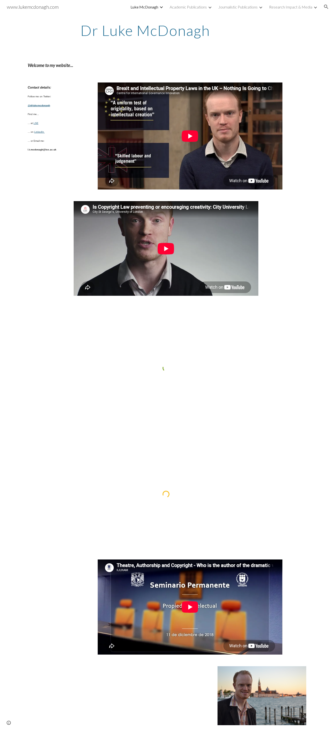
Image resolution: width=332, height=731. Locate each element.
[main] (190, 30)
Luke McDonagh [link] (144, 7)
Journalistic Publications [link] (238, 7)
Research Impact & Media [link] (290, 7)
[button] (326, 7)
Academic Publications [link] (188, 7)
